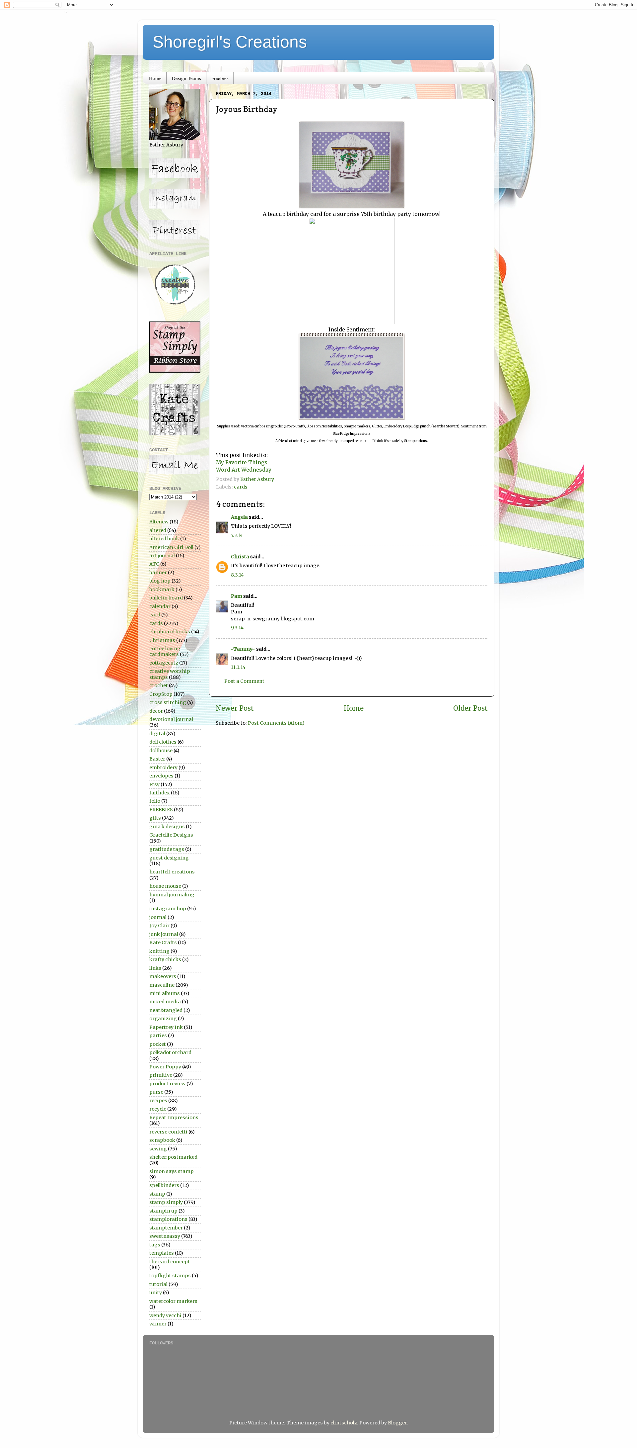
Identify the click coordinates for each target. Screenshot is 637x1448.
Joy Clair (159, 926)
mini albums (164, 993)
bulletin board (166, 598)
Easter (157, 759)
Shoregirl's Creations (230, 42)
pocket (157, 1044)
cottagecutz (163, 663)
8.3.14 (237, 575)
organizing (163, 1019)
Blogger (397, 1423)
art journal (162, 556)
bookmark (162, 589)
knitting (159, 951)
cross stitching (167, 702)
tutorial (158, 1284)
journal (158, 917)
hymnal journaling (171, 895)
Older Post (470, 708)
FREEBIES (161, 810)
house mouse (165, 886)
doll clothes (163, 742)
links (155, 968)
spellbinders (164, 1185)
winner (158, 1324)
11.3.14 (238, 667)
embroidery (163, 767)
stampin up (163, 1211)
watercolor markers (173, 1301)
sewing (158, 1149)
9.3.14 (237, 628)
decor (156, 711)
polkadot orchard (170, 1052)
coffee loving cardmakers (164, 651)
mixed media (165, 1002)
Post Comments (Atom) (276, 723)
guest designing (169, 858)
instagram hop (167, 909)
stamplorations (168, 1219)
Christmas (162, 640)
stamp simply (166, 1202)
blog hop (160, 581)
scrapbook (162, 1140)
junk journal (163, 934)
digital (157, 734)
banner (158, 573)
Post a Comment (244, 681)
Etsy (154, 784)
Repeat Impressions (173, 1118)
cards (241, 487)
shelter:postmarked (173, 1157)
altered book (164, 539)
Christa (240, 557)
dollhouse (161, 751)
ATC (154, 564)
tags (154, 1245)
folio (154, 801)
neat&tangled (165, 1010)
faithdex (159, 793)
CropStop (161, 694)
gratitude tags (166, 849)
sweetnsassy (164, 1236)
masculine (162, 985)
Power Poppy (165, 1067)
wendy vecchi (165, 1315)
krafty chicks (165, 959)
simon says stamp (171, 1171)
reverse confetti (168, 1132)
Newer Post (235, 708)
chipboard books (169, 632)
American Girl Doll (171, 547)
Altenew (159, 522)
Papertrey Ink (166, 1027)
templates (161, 1253)
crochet (158, 685)
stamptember (166, 1228)
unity (155, 1293)
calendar (160, 606)
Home (155, 78)
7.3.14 (237, 535)
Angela (239, 517)
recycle (157, 1109)
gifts (155, 818)
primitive (160, 1075)
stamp (157, 1194)
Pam (236, 596)
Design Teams (186, 78)
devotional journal (171, 719)
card (154, 615)
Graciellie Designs (171, 835)
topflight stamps (170, 1276)
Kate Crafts (163, 943)
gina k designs (167, 827)
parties (158, 1036)
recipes (158, 1101)
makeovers (162, 976)
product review (167, 1084)
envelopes (161, 776)
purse (156, 1092)
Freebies (220, 78)
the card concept (169, 1262)
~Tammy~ (243, 649)
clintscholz (343, 1423)
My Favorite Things (241, 462)
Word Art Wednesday (243, 469)
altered (157, 530)
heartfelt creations (172, 872)
